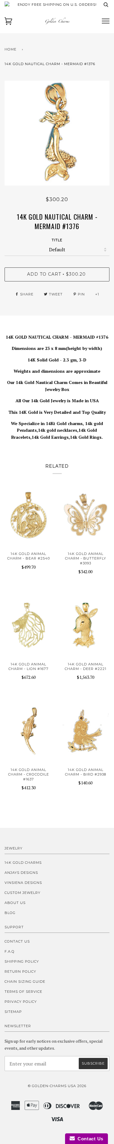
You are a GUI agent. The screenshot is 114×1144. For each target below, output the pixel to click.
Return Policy (20, 971)
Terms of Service (23, 991)
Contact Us (17, 941)
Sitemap (13, 1012)
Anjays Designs (21, 872)
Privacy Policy (21, 1001)
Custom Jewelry (22, 893)
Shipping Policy (22, 961)
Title (57, 240)
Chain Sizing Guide (25, 981)
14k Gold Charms (23, 862)
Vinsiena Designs (23, 883)
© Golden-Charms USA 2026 (57, 1086)
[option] (57, 133)
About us (15, 903)
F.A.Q (10, 951)
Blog (10, 913)
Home (10, 49)
